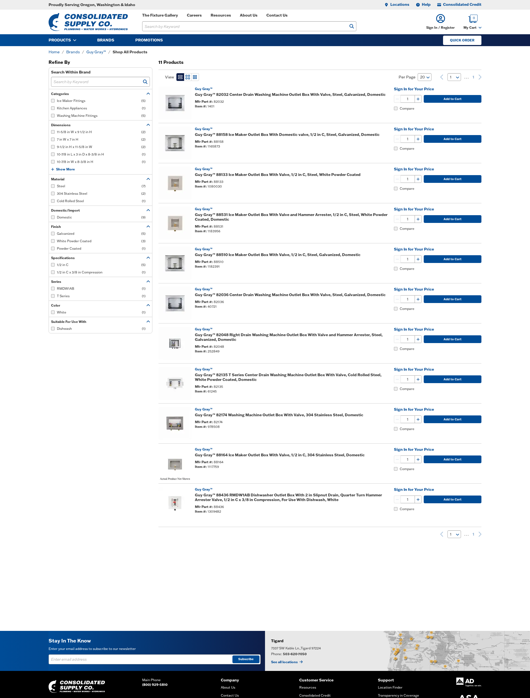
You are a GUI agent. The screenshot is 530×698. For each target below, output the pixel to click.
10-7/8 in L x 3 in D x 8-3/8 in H (101, 154)
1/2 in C (101, 265)
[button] (440, 22)
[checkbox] (53, 100)
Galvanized (101, 233)
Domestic (101, 217)
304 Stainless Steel (101, 193)
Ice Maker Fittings (101, 101)
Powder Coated (101, 248)
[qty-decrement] (397, 98)
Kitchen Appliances (101, 108)
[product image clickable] (175, 103)
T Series (101, 296)
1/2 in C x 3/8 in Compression (101, 272)
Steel (101, 186)
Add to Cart (453, 99)
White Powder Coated (101, 241)
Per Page (407, 77)
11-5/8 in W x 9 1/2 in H (101, 132)
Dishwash (101, 328)
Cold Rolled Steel (101, 201)
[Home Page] (88, 22)
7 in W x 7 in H (101, 139)
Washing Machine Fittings (101, 116)
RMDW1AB (101, 288)
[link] (441, 77)
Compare (407, 108)
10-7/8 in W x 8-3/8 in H (101, 162)
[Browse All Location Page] (397, 651)
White (101, 312)
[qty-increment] (418, 98)
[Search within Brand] (145, 81)
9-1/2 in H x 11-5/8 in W (101, 147)
